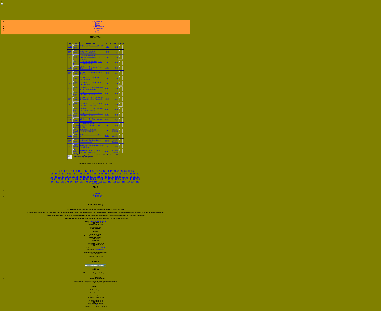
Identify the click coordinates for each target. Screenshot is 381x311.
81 (69, 179)
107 (81, 181)
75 (138, 176)
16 (100, 171)
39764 (70, 63)
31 (70, 173)
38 (95, 173)
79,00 (107, 63)
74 (134, 176)
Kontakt (97, 32)
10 (79, 171)
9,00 (107, 52)
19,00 (116, 63)
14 (93, 171)
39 (98, 173)
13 (90, 171)
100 (138, 179)
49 (134, 173)
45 (120, 173)
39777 (70, 130)
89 (98, 179)
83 (76, 179)
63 (95, 176)
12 (86, 171)
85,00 (107, 94)
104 (67, 181)
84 (80, 179)
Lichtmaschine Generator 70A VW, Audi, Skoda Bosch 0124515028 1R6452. (91, 125)
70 (120, 176)
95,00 (107, 57)
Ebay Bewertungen (98, 26)
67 (109, 176)
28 (59, 173)
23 (125, 171)
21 (118, 171)
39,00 (116, 68)
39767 (70, 78)
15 (97, 171)
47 (127, 173)
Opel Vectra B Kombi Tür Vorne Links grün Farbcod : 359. (90, 151)
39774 (70, 115)
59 (81, 176)
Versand (97, 25)
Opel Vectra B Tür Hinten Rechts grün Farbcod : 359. (90, 141)
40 (102, 173)
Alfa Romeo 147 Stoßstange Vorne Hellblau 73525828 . (91, 68)
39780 (70, 146)
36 (88, 173)
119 (137, 181)
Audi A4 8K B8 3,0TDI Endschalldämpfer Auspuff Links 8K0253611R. (90, 57)
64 (98, 176)
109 (91, 181)
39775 (70, 120)
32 (73, 173)
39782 (70, 151)
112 (105, 181)
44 (116, 173)
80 (66, 179)
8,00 (107, 47)
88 (94, 179)
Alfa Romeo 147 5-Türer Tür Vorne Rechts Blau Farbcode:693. (91, 93)
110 (95, 181)
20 (115, 171)
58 (77, 176)
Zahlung (97, 23)
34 (81, 173)
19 (111, 171)
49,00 (107, 68)
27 (56, 173)
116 (123, 181)
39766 (70, 73)
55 (66, 176)
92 (109, 179)
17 (104, 171)
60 (84, 176)
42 (109, 173)
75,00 (107, 78)
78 (59, 179)
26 (52, 173)
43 (113, 173)
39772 (70, 104)
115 (119, 181)
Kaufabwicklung (97, 21)
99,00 (107, 88)
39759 (70, 47)
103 (62, 181)
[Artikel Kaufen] (120, 48)
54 (63, 176)
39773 (70, 109)
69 (116, 176)
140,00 (107, 130)
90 (101, 179)
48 (131, 173)
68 (113, 176)
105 (72, 181)
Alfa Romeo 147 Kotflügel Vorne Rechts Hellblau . (90, 83)
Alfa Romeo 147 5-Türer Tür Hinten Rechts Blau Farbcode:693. (91, 114)
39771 (70, 99)
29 (63, 173)
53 (59, 176)
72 (127, 176)
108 (86, 181)
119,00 (107, 99)
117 (128, 181)
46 (123, 173)
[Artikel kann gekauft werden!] (69, 157)
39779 (70, 141)
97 (126, 179)
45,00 (107, 73)
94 (116, 179)
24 (129, 171)
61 (88, 176)
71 (123, 176)
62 (91, 176)
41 (106, 173)
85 (84, 179)
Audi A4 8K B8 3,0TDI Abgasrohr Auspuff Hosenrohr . (91, 62)
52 (56, 176)
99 (134, 179)
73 (131, 176)
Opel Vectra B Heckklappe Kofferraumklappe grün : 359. (89, 130)
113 (109, 181)
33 (77, 173)
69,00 (116, 94)
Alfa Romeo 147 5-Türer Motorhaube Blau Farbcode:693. (91, 120)
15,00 (116, 88)
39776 (70, 125)
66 (106, 176)
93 (112, 179)
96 (123, 179)
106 (76, 181)
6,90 (116, 47)
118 (133, 181)
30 (66, 173)
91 (105, 179)
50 (138, 173)
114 (114, 181)
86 (87, 179)
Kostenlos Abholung (115, 130)
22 (122, 171)
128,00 (107, 125)
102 (57, 181)
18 (107, 171)
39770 (70, 94)
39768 (70, 83)
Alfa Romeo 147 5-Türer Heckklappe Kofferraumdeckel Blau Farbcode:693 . (91, 99)
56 (70, 176)
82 (73, 179)
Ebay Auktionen (98, 28)
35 (84, 173)
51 (52, 176)
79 (62, 179)
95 (119, 179)
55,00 (107, 83)
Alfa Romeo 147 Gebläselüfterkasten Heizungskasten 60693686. (91, 88)
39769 (70, 88)
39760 (70, 52)
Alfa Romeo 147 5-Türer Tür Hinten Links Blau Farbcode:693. (91, 109)
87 (91, 179)
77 (55, 179)
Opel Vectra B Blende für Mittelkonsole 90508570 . (88, 52)
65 (102, 176)
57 (73, 176)
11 (82, 171)
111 (100, 181)
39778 (70, 136)
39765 (70, 68)
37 (91, 173)
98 (130, 179)
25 (132, 171)
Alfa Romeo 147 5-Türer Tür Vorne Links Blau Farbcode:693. (91, 104)
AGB (97, 30)
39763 (70, 57)
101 (53, 181)
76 (51, 179)
